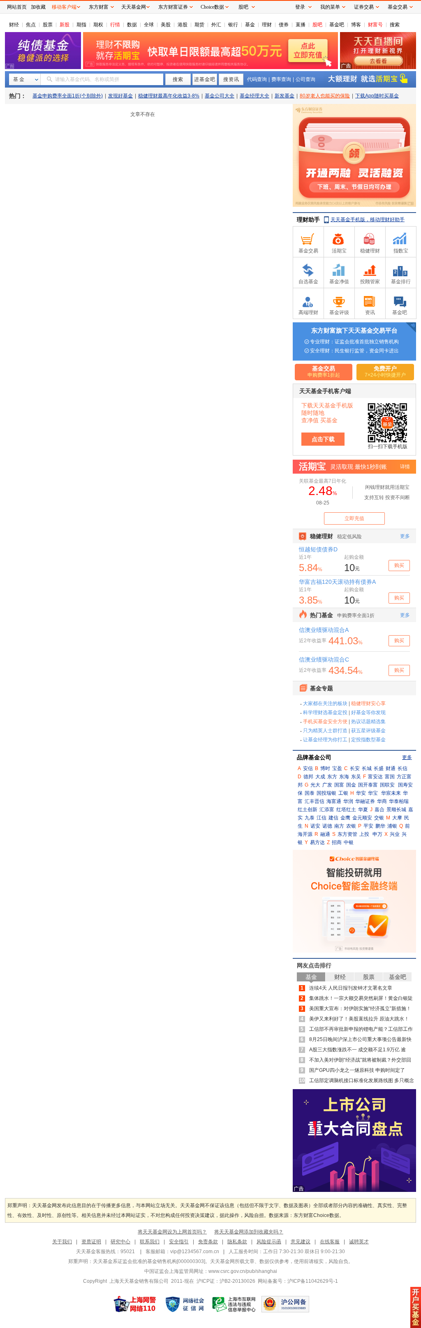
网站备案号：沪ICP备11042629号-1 (298, 1281)
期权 (98, 25)
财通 (391, 768)
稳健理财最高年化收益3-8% (168, 96)
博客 (356, 25)
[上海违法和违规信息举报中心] (234, 1304)
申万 (377, 834)
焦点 (31, 25)
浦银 (392, 826)
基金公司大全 (219, 96)
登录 (300, 7)
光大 (315, 785)
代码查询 (257, 79)
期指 (81, 25)
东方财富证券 (173, 7)
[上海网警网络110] (134, 1304)
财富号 (375, 25)
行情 (115, 25)
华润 (348, 801)
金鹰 (345, 818)
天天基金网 (133, 7)
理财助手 (308, 219)
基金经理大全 (254, 96)
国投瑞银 (326, 793)
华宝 (373, 793)
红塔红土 (346, 809)
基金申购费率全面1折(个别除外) (67, 96)
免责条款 (208, 1242)
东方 (332, 777)
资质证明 (91, 1242)
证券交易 (364, 7)
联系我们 (150, 1242)
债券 (284, 25)
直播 (300, 25)
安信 (308, 768)
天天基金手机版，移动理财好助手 (368, 219)
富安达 (375, 777)
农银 (351, 826)
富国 (390, 777)
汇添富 (326, 809)
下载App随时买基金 (377, 96)
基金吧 (336, 25)
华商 (382, 801)
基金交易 (397, 7)
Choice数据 (212, 7)
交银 (379, 818)
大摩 (397, 818)
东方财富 (99, 7)
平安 (368, 826)
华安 (361, 793)
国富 (339, 785)
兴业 (395, 834)
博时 (325, 768)
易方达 (317, 842)
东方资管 (347, 834)
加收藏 (38, 7)
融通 (325, 834)
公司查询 (305, 79)
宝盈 (337, 768)
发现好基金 (120, 96)
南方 (339, 826)
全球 (149, 25)
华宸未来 (391, 793)
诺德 (327, 826)
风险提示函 (269, 1242)
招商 (337, 842)
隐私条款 (237, 1242)
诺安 (315, 826)
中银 (349, 842)
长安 (355, 768)
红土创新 (307, 809)
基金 (250, 25)
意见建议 (300, 1242)
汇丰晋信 (314, 801)
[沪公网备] (285, 1304)
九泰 (310, 818)
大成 (320, 777)
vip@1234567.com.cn (194, 1251)
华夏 (363, 809)
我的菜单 (330, 7)
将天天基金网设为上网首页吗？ (172, 1232)
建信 (333, 818)
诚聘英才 (359, 1242)
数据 (132, 25)
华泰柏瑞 (399, 801)
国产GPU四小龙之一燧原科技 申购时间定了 (357, 1070)
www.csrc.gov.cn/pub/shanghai (242, 1271)
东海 (344, 777)
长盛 (379, 768)
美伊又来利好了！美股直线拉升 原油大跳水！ (359, 1019)
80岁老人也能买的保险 (325, 96)
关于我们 (62, 1242)
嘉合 (379, 809)
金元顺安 (362, 818)
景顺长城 (396, 809)
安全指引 (179, 1242)
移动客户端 (64, 7)
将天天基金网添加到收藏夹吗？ (248, 1232)
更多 (407, 757)
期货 (199, 25)
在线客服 (330, 1242)
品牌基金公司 (314, 757)
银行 (233, 25)
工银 (343, 793)
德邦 (308, 777)
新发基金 (284, 96)
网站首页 (17, 7)
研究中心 (120, 1242)
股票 (48, 25)
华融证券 (365, 801)
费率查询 (281, 79)
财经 (14, 25)
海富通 (333, 801)
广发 (327, 785)
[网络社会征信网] (184, 1304)
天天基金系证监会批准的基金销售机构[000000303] (149, 1261)
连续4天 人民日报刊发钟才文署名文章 (350, 988)
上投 (364, 834)
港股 (182, 25)
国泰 (310, 793)
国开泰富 (368, 785)
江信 (321, 818)
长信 (402, 768)
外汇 (216, 25)
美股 (166, 25)
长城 (367, 768)
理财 (267, 25)
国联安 (387, 785)
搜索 (395, 25)
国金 (351, 785)
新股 (64, 25)
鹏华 (380, 826)
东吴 (356, 777)
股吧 (317, 25)
